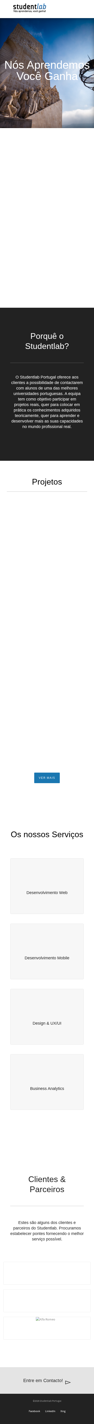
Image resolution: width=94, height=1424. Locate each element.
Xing (62, 1411)
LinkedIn (50, 1411)
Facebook (34, 1411)
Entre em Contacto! (43, 1380)
